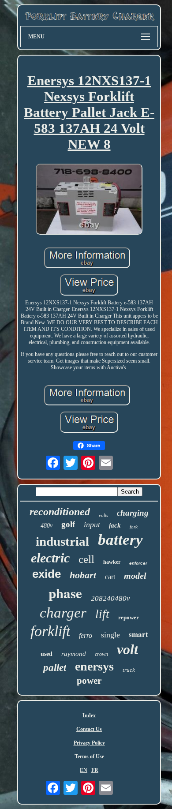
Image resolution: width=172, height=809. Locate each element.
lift (102, 614)
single (110, 634)
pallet (54, 667)
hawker (111, 562)
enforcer (138, 563)
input (92, 524)
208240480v (110, 598)
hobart (83, 575)
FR (94, 770)
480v (46, 525)
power (89, 680)
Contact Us (89, 729)
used (46, 654)
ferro (85, 635)
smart (138, 634)
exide (46, 574)
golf (68, 524)
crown (101, 654)
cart (110, 577)
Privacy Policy (89, 743)
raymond (73, 653)
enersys (94, 666)
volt (127, 649)
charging (133, 512)
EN (83, 770)
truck (129, 670)
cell (86, 559)
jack (115, 525)
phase (65, 593)
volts (103, 515)
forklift (50, 631)
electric (50, 558)
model (135, 576)
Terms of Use (89, 756)
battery (120, 539)
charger (63, 613)
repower (128, 617)
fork (134, 526)
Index (89, 715)
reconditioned (60, 511)
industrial (62, 541)
